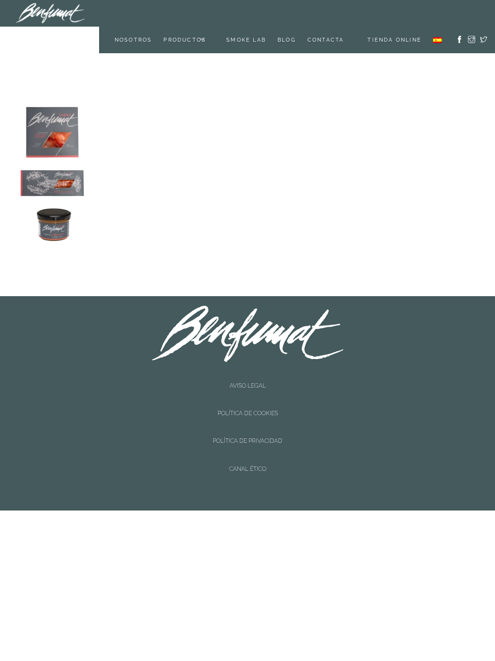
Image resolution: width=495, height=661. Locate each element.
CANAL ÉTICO (247, 374)
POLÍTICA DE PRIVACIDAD (247, 365)
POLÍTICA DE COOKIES (248, 357)
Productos (196, 13)
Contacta (338, 13)
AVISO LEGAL (248, 349)
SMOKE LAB (258, 13)
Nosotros (145, 13)
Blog (299, 13)
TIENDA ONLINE (394, 13)
